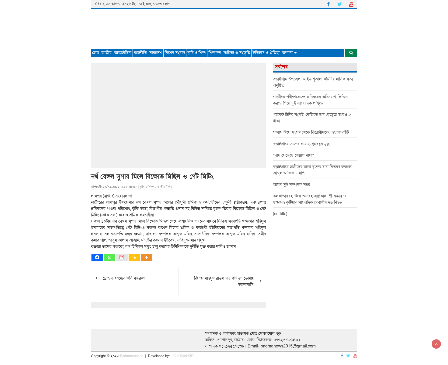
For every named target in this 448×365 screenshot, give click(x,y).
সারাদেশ (155, 52)
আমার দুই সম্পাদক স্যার (291, 184)
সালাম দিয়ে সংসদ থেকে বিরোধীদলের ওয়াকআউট (311, 132)
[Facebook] (97, 257)
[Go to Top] (436, 344)
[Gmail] (122, 257)
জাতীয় (107, 52)
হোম (95, 52)
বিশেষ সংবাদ (175, 52)
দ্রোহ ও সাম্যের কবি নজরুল (124, 278)
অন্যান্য (287, 52)
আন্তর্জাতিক (122, 52)
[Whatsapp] (109, 257)
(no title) (280, 214)
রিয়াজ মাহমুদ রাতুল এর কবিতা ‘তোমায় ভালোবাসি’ (224, 281)
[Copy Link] (134, 257)
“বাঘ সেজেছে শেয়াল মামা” (293, 155)
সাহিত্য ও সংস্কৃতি (237, 52)
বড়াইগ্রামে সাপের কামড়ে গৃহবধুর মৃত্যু (301, 144)
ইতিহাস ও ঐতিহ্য (266, 52)
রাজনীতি (140, 52)
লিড (170, 187)
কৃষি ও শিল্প (197, 52)
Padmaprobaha (131, 356)
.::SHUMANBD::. (183, 356)
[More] (146, 257)
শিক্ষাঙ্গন (215, 52)
